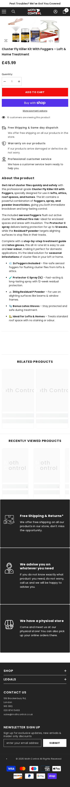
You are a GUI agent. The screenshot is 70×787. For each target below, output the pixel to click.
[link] (18, 415)
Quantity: (7, 74)
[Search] (13, 11)
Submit (54, 743)
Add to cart (35, 92)
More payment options (35, 110)
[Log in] (55, 11)
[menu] (4, 11)
